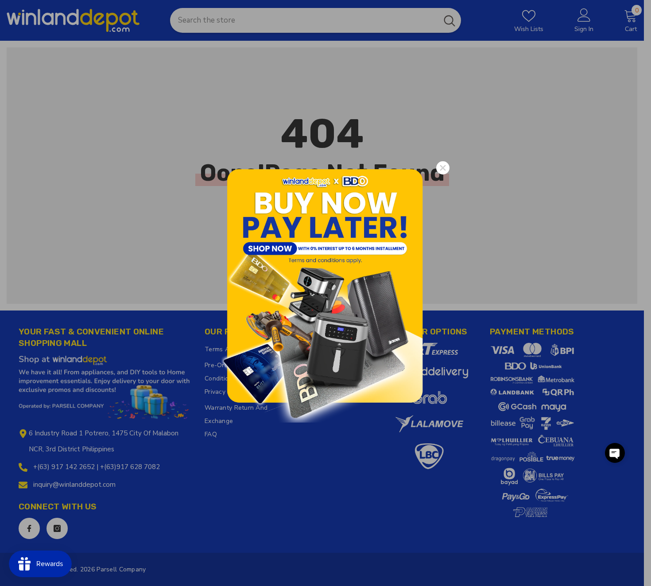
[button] (615, 453)
